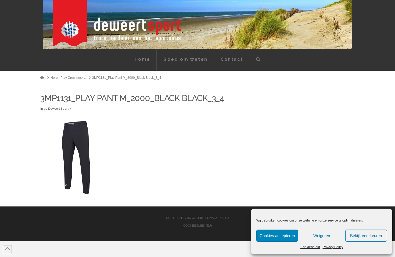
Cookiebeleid (310, 247)
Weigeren (321, 235)
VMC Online (194, 217)
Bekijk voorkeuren (366, 235)
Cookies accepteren (277, 235)
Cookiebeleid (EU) (197, 225)
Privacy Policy (333, 247)
